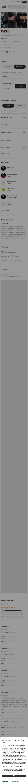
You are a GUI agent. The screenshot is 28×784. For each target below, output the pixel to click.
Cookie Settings (14, 779)
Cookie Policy (15, 781)
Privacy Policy (12, 772)
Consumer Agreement (16, 770)
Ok (14, 775)
